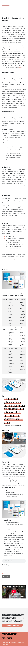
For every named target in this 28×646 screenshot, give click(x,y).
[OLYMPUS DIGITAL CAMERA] (20, 438)
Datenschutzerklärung (9, 643)
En (18, 5)
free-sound (5, 573)
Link (20, 67)
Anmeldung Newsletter (12, 626)
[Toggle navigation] (23, 5)
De (15, 5)
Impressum (21, 643)
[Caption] (8, 438)
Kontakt (5, 645)
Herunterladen (6, 576)
